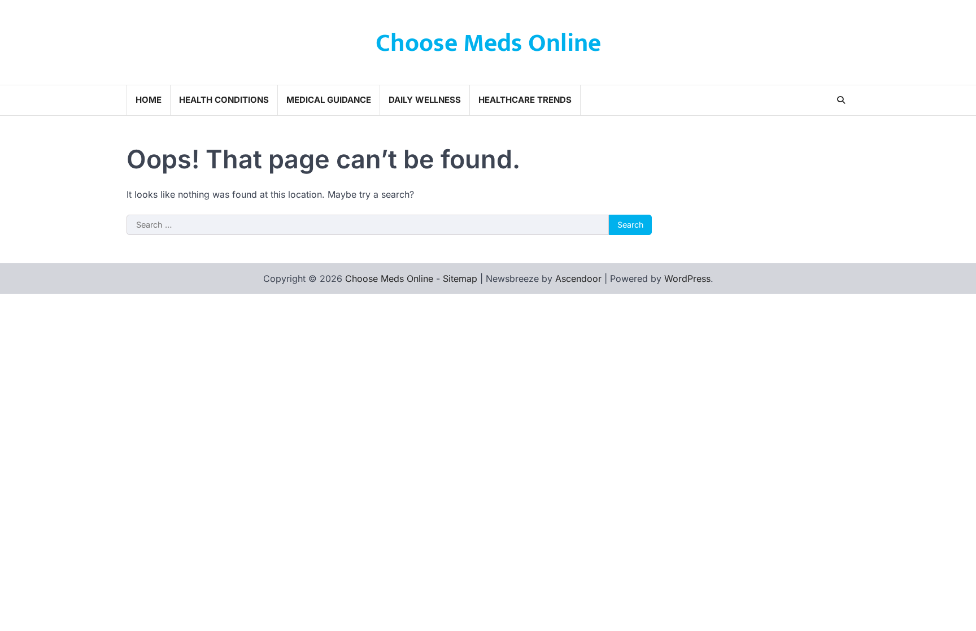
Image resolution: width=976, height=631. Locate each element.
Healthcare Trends (525, 99)
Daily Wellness (425, 99)
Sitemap (460, 278)
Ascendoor (578, 278)
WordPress (687, 278)
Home (149, 99)
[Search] (841, 100)
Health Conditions (224, 99)
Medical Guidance (328, 99)
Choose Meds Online (488, 43)
